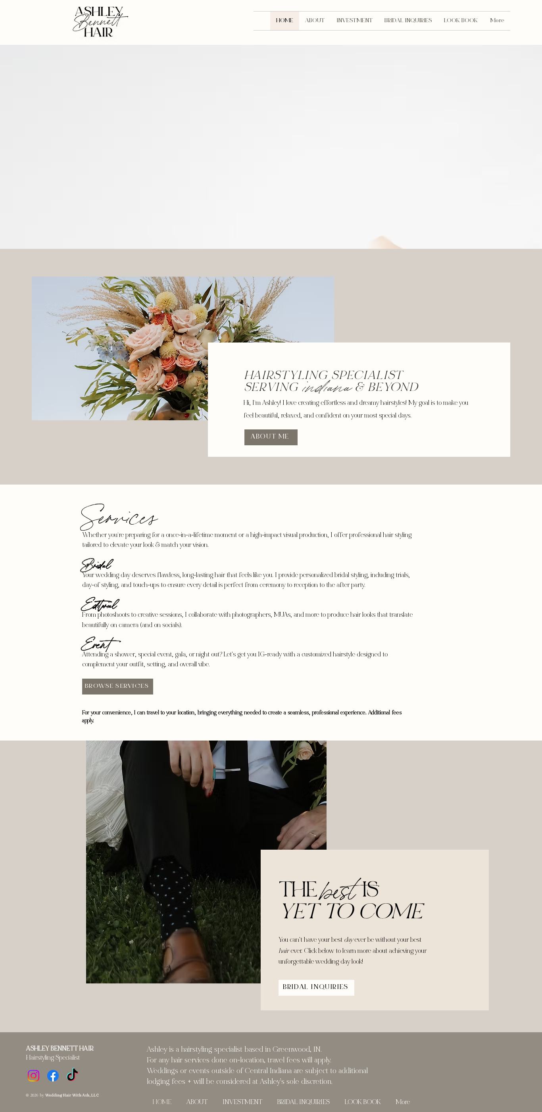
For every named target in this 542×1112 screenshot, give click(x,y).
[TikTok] (72, 1075)
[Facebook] (53, 1075)
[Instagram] (33, 1075)
